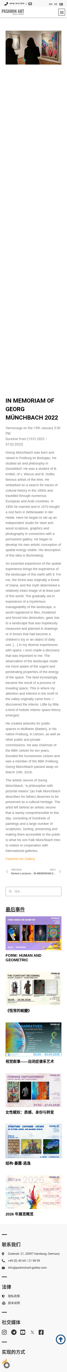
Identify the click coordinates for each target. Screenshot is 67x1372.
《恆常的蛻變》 (19, 1011)
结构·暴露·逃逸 (18, 1163)
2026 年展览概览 (20, 1214)
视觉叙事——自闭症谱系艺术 (30, 1061)
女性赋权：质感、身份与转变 (30, 1112)
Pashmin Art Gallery (20, 859)
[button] (61, 12)
